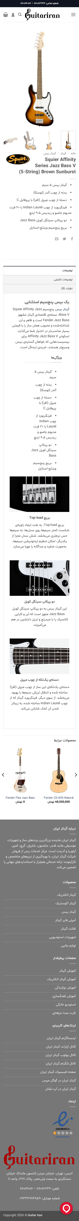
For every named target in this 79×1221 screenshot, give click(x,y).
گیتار (63, 153)
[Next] (7, 79)
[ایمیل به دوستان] (56, 238)
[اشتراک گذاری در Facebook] (71, 238)
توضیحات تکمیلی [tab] (63, 280)
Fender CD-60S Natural (59, 798)
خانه (73, 153)
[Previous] (69, 79)
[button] (73, 14)
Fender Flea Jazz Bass (20, 798)
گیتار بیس (50, 153)
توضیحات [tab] (67, 271)
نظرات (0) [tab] (66, 289)
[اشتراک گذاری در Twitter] (64, 238)
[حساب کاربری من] (13, 14)
